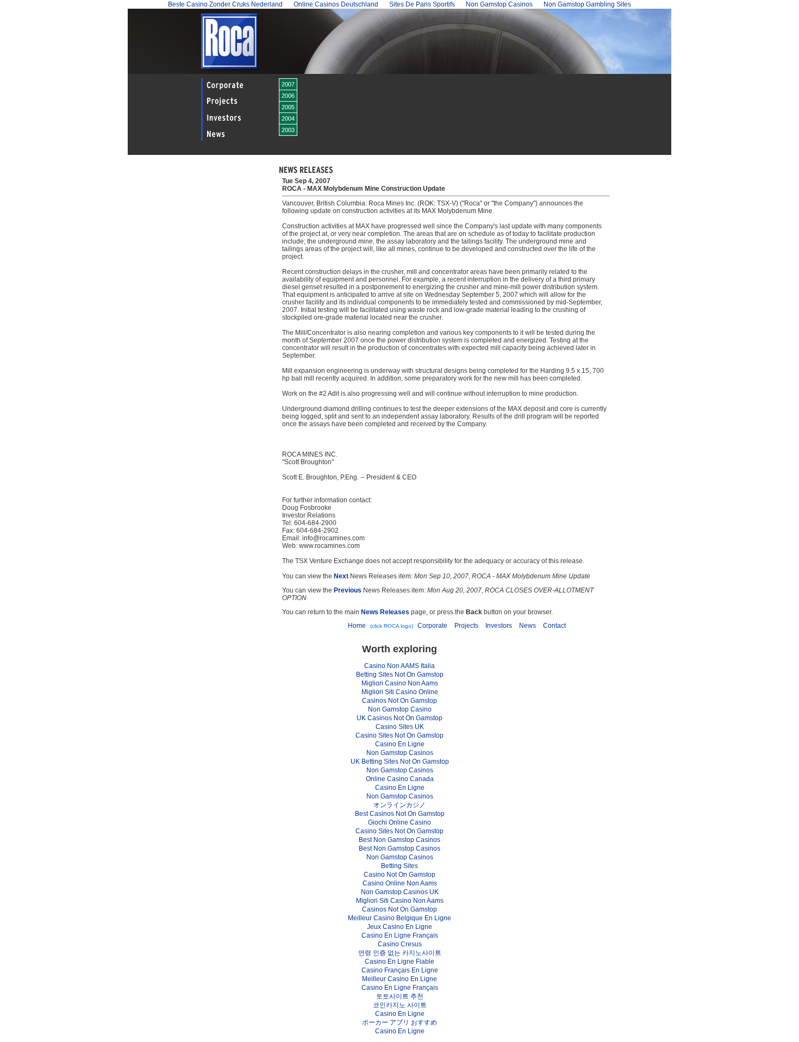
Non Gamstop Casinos (399, 753)
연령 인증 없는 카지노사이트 (399, 953)
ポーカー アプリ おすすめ (399, 1022)
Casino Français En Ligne (399, 970)
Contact (554, 625)
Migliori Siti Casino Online (399, 692)
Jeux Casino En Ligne (399, 927)
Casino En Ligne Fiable (399, 961)
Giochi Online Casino (399, 822)
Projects (466, 625)
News (527, 625)
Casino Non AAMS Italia (399, 666)
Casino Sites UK (400, 727)
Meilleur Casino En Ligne (399, 979)
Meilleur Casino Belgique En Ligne (399, 918)
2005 (288, 107)
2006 (288, 95)
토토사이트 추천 (399, 996)
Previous (347, 590)
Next (341, 576)
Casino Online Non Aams (400, 883)
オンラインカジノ (399, 805)
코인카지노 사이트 (400, 1005)
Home (357, 625)
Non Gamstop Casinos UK (400, 892)
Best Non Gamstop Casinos (399, 840)
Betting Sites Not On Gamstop (400, 674)
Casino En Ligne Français (399, 935)
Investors (498, 625)
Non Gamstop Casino (400, 709)
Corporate (432, 625)
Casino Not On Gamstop (399, 874)
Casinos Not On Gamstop (399, 700)
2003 (288, 130)
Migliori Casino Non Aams (399, 683)
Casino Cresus (400, 944)
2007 (288, 84)
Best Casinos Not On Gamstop (400, 814)
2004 (288, 118)
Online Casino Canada (400, 779)
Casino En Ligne (400, 744)
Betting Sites (399, 866)
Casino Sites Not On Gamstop (399, 735)
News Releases (385, 612)
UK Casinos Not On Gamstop (399, 718)
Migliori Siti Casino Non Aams (400, 900)
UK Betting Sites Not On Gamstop (400, 761)
